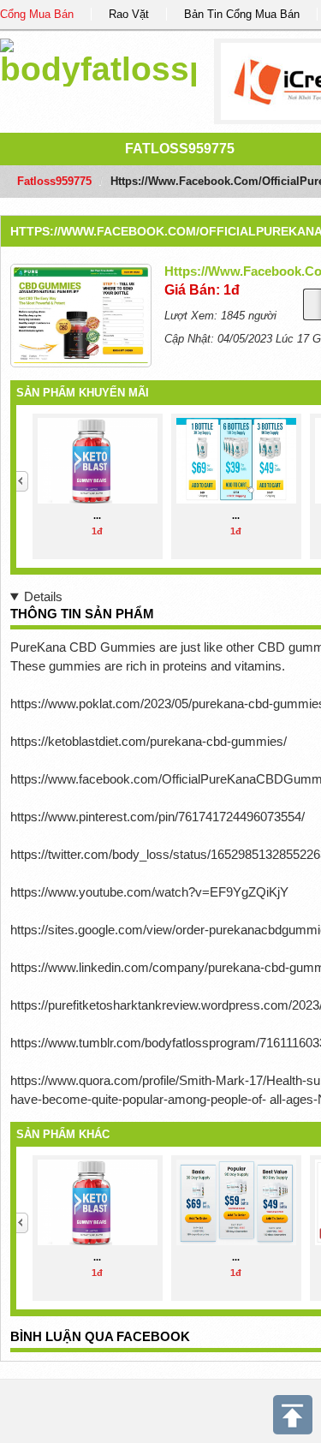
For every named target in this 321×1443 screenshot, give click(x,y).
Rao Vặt (129, 14)
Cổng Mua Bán (37, 14)
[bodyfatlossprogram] (98, 59)
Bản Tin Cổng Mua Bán (242, 14)
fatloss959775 (180, 148)
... (97, 515)
